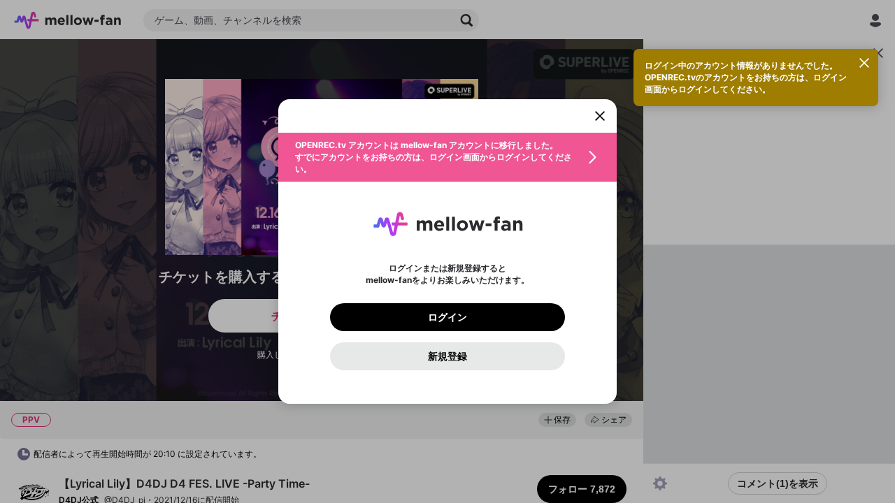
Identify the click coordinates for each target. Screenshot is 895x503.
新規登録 (447, 356)
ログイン (447, 317)
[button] (447, 157)
